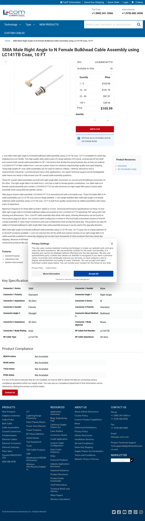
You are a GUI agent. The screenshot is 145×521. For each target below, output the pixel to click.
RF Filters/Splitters (35, 434)
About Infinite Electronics (87, 411)
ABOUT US (81, 407)
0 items (139, 2)
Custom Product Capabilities (88, 419)
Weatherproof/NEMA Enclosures (36, 459)
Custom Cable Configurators (57, 444)
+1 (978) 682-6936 (119, 419)
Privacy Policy (81, 431)
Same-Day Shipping (84, 447)
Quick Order (113, 2)
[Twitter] (114, 512)
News (77, 423)
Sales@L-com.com (120, 437)
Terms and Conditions (85, 455)
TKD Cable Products (35, 450)
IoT (27, 411)
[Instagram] (141, 512)
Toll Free (102, 11)
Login (125, 2)
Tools (29, 446)
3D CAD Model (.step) (127, 169)
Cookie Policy (81, 415)
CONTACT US (118, 407)
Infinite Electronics (83, 435)
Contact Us (10, 392)
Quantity (80, 114)
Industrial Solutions (59, 470)
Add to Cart (95, 129)
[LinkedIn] (130, 512)
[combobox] (113, 24)
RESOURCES (57, 407)
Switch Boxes (32, 438)
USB (28, 454)
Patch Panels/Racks (35, 422)
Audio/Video (8, 419)
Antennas (15, 415)
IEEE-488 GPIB (9, 461)
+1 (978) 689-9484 (119, 428)
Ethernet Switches (10, 447)
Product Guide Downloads (57, 479)
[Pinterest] (135, 512)
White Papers (56, 495)
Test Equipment (33, 442)
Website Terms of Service (87, 459)
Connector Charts (58, 435)
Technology (11, 24)
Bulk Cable (7, 423)
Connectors (15, 431)
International (132, 11)
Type (29, 24)
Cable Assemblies (10, 427)
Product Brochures (59, 474)
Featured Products (59, 460)
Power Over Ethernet (36, 426)
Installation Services (84, 439)
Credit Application (58, 439)
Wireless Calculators (60, 499)
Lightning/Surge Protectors (33, 416)
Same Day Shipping (94, 2)
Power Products (33, 430)
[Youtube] (124, 512)
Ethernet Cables (9, 439)
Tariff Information (71, 2)
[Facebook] (119, 512)
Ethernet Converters (11, 443)
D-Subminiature (9, 435)
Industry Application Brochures (59, 465)
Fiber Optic (7, 451)
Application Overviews (55, 413)
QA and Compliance (84, 443)
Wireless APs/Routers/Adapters (36, 467)
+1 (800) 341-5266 (119, 415)
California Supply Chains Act (58, 426)
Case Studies (56, 431)
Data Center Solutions (56, 450)
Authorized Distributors (86, 427)
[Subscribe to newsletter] (131, 460)
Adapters (6, 415)
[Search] (138, 24)
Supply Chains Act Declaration (89, 451)
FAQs (52, 456)
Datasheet (122, 166)
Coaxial (5, 431)
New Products (8, 411)
